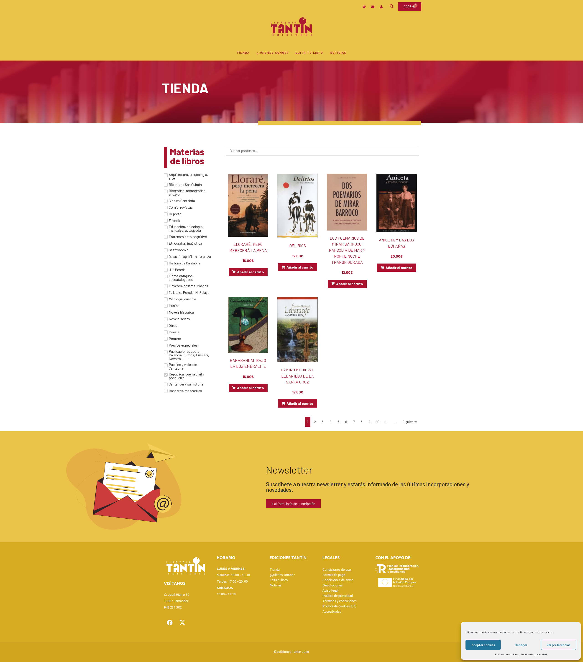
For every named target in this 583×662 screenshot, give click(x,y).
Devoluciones (332, 585)
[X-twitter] (182, 622)
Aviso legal (330, 590)
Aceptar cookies (483, 645)
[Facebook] (169, 622)
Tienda (243, 52)
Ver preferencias (558, 645)
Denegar (521, 645)
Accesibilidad (331, 611)
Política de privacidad (534, 654)
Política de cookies (506, 654)
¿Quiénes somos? (273, 52)
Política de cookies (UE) (339, 606)
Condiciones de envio (337, 580)
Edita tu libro (309, 52)
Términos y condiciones (339, 601)
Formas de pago (333, 575)
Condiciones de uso (336, 569)
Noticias (338, 52)
